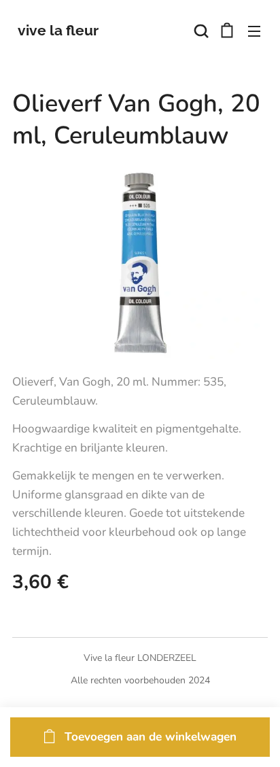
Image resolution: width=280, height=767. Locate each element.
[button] (199, 31)
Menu (254, 30)
